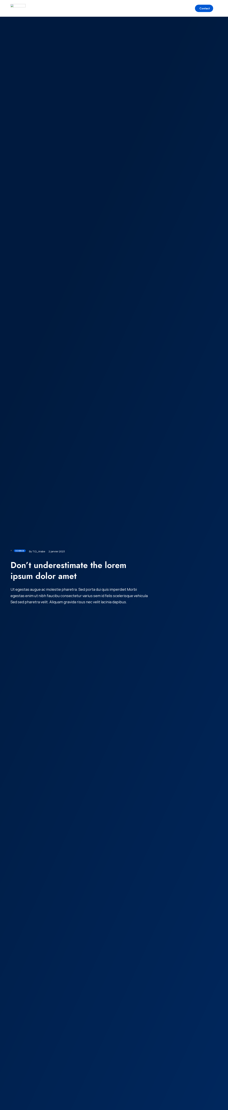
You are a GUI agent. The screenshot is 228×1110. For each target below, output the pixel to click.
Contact (204, 8)
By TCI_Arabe (37, 551)
